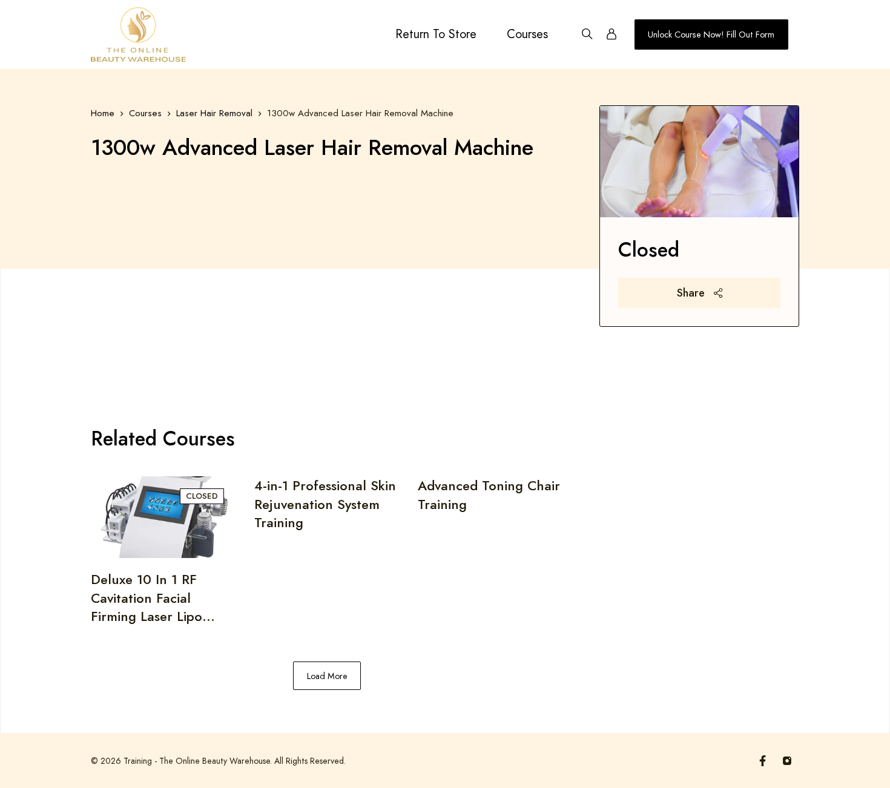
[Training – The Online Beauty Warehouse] (138, 34)
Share (692, 293)
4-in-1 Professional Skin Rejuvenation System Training (325, 503)
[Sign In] (611, 34)
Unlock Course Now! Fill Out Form (711, 34)
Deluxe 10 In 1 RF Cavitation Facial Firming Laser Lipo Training (146, 597)
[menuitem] (436, 34)
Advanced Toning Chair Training (489, 494)
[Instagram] (787, 761)
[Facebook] (763, 761)
